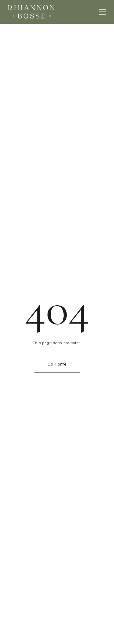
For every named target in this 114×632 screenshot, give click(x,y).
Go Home (57, 364)
